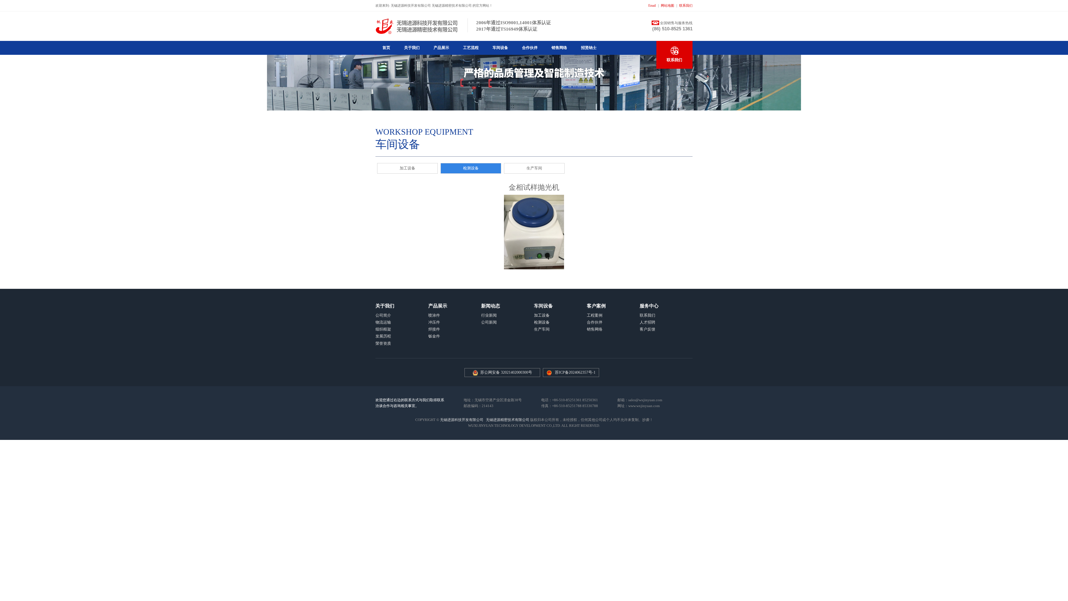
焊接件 (434, 329)
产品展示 (441, 48)
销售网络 (559, 48)
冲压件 (434, 322)
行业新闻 (489, 315)
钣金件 (434, 336)
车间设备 (500, 48)
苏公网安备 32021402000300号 (505, 372)
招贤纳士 (589, 48)
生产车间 (534, 168)
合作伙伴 (530, 48)
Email (652, 6)
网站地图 (667, 6)
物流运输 (383, 322)
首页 (386, 48)
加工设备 (407, 168)
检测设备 (471, 168)
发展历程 (383, 336)
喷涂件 (434, 315)
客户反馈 (647, 329)
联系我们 (686, 6)
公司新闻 (489, 322)
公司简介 (383, 315)
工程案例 (594, 315)
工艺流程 (471, 48)
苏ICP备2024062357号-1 (575, 372)
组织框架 (383, 329)
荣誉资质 (383, 343)
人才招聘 (647, 322)
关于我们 (412, 48)
